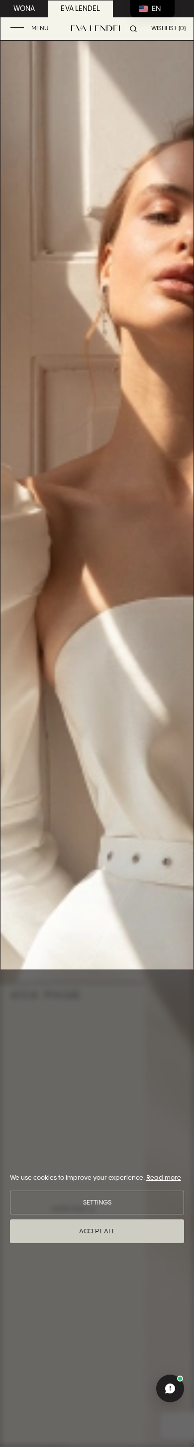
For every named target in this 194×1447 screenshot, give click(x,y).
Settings (97, 1202)
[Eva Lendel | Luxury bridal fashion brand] (97, 28)
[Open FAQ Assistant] (170, 1388)
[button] (30, 29)
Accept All (97, 1231)
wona (24, 8)
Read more (163, 1177)
